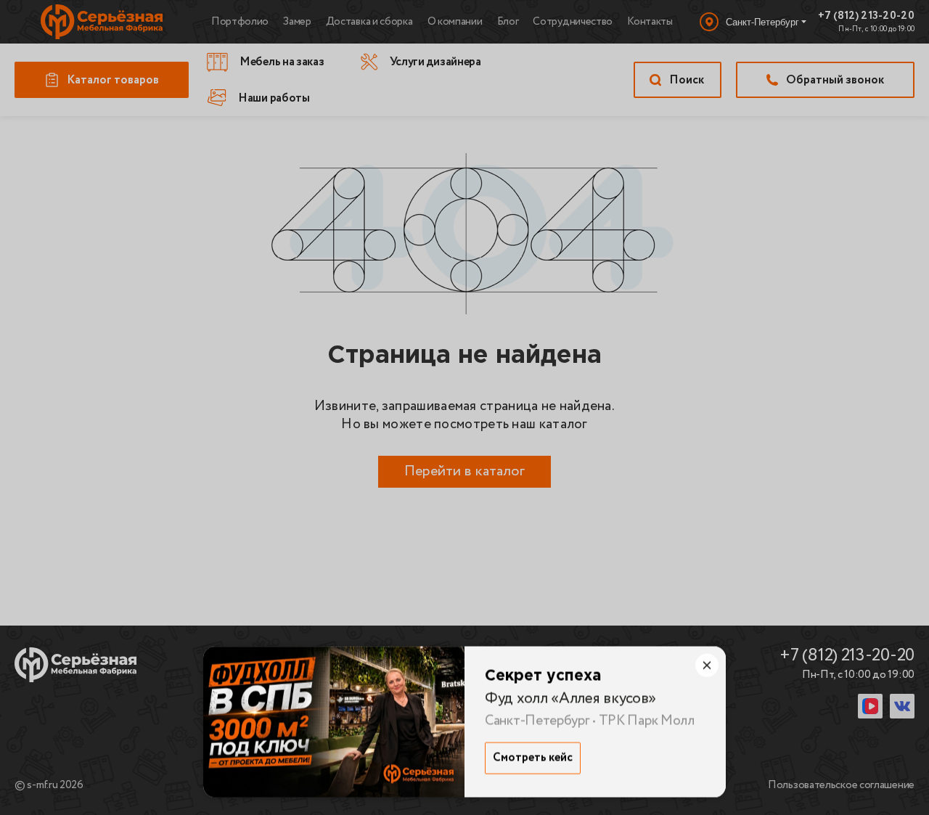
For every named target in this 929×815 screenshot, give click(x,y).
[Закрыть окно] (707, 665)
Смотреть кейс (533, 758)
